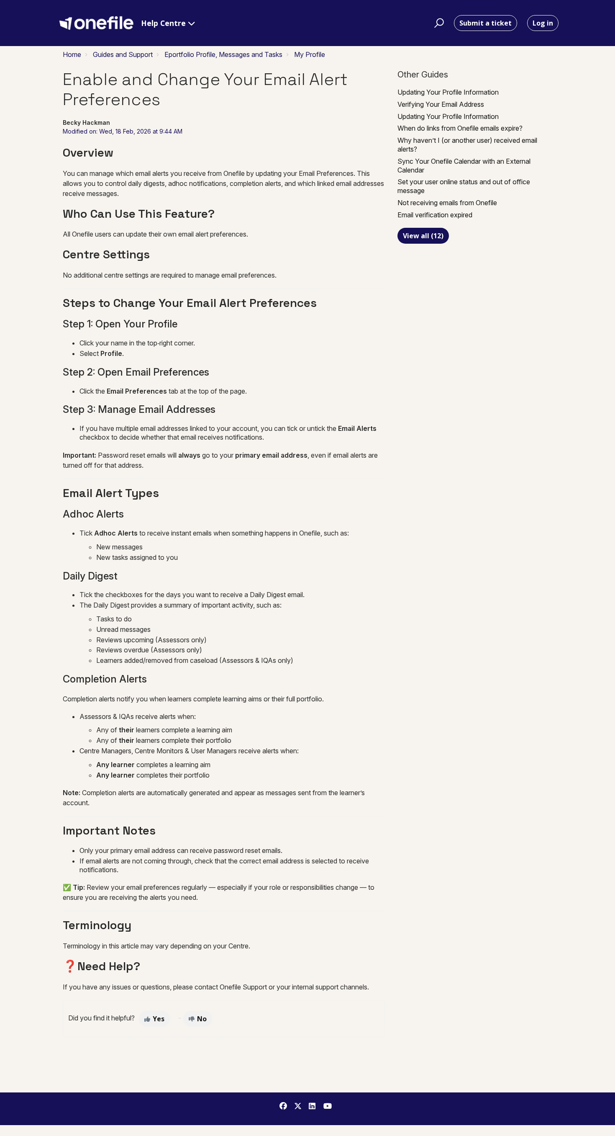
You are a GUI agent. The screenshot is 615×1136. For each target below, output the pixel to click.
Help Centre (164, 23)
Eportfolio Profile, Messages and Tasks (223, 54)
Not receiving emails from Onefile (447, 202)
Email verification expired (434, 215)
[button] (438, 23)
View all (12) (423, 235)
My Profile (309, 54)
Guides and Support (123, 54)
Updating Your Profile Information (448, 92)
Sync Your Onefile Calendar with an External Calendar (463, 165)
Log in (543, 23)
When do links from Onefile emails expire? (460, 128)
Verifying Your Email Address (440, 104)
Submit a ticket (485, 23)
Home (72, 54)
